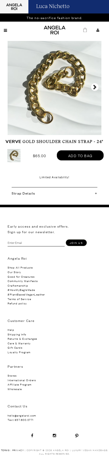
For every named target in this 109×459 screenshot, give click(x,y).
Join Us (76, 243)
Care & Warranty (19, 343)
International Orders (22, 380)
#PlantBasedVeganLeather (26, 294)
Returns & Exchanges (23, 338)
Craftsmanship (18, 285)
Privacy (18, 450)
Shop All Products (20, 267)
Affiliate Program (20, 384)
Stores (12, 375)
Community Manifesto (23, 281)
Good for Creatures (21, 276)
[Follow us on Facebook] (32, 435)
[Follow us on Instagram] (54, 435)
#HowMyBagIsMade (21, 290)
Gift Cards (15, 347)
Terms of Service (19, 299)
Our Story (14, 272)
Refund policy (17, 303)
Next (94, 91)
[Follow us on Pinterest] (77, 435)
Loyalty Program (19, 352)
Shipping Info (17, 334)
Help (11, 330)
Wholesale (15, 389)
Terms (5, 450)
